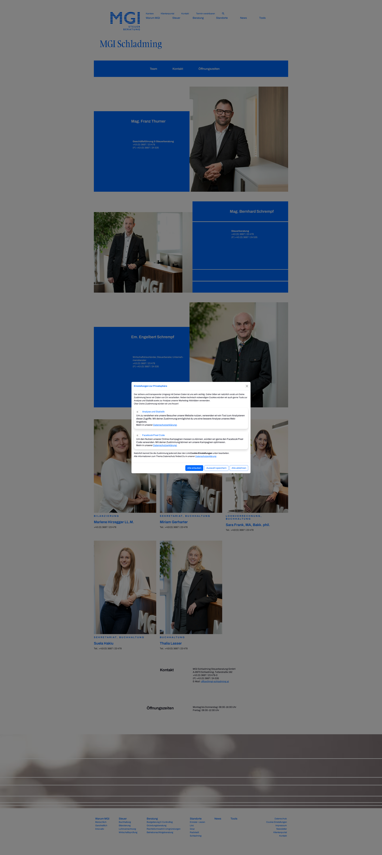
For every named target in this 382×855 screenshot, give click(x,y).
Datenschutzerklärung (165, 425)
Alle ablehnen (239, 468)
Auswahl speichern (216, 468)
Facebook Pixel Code (153, 435)
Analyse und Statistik (153, 411)
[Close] (247, 386)
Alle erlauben (194, 468)
